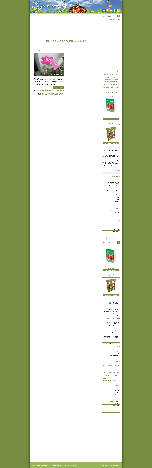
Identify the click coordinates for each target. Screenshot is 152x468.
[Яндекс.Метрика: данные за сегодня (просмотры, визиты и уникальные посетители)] (111, 238)
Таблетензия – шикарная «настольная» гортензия (113, 179)
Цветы (51, 90)
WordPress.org (116, 231)
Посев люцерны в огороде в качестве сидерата (112, 163)
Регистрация (116, 222)
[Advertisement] (65, 26)
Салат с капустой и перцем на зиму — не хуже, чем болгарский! (112, 152)
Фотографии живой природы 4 (114, 159)
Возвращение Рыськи (114, 185)
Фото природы (115, 214)
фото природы (109, 92)
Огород (117, 208)
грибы (114, 77)
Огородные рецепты (114, 210)
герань (111, 77)
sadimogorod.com (64, 465)
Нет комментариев (59, 90)
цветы (116, 92)
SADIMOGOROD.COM (114, 465)
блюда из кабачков (108, 74)
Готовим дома (116, 203)
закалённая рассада (108, 81)
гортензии (52, 79)
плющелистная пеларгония (49, 94)
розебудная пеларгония (108, 87)
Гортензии (117, 199)
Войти (118, 225)
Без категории (116, 197)
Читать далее (58, 87)
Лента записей (116, 227)
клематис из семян (111, 82)
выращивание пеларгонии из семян (49, 93)
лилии (109, 84)
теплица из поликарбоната (111, 88)
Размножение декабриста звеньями (111, 187)
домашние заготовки (111, 79)
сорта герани (60, 94)
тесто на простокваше (114, 90)
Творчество (116, 212)
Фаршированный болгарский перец (110, 156)
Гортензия (117, 201)
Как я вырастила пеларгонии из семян (51, 51)
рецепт (116, 86)
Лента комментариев (114, 229)
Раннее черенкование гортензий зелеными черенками (111, 183)
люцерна (113, 84)
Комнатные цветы (44, 90)
